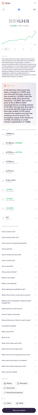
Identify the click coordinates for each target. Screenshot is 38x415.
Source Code (10, 388)
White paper (23, 383)
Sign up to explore (19, 410)
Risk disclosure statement (15, 393)
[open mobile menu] (35, 3)
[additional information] (35, 134)
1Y (31, 49)
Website (9, 383)
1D (6, 49)
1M (23, 49)
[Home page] (6, 3)
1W (14, 49)
